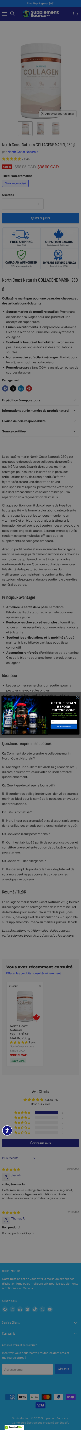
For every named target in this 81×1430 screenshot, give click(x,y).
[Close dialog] (77, 697)
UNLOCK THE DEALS (64, 726)
